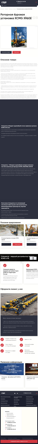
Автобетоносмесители (5, 405)
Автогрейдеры (16, 399)
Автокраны (16, 401)
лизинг (6, 244)
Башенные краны (29, 396)
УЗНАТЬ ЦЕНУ (16, 52)
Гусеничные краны (29, 400)
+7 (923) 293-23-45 (11, 429)
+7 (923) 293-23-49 (11, 425)
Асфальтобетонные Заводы (31, 405)
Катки (15, 406)
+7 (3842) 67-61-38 (21, 1)
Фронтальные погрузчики (5, 396)
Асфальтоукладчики (30, 398)
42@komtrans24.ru (10, 414)
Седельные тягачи (4, 400)
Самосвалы (3, 398)
